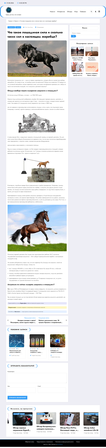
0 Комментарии (40, 27)
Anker (39, 414)
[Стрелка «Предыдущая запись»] (8, 320)
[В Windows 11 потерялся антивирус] (57, 340)
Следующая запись (44, 318)
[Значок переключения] (99, 12)
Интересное (61, 12)
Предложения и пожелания (45, 442)
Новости (52, 12)
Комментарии (11, 371)
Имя (9, 386)
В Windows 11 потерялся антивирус (56, 351)
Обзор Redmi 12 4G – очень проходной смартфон (94, 427)
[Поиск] (91, 11)
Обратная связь (29, 442)
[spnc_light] (95, 12)
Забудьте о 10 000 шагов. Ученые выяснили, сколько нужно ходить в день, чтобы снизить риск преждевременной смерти (77, 59)
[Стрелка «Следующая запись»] (66, 320)
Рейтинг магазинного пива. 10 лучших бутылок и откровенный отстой (50, 321)
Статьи (78, 442)
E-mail (39, 386)
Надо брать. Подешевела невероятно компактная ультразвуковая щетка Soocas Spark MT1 (92, 59)
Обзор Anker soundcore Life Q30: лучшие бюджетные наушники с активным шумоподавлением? (46, 429)
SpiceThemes (60, 444)
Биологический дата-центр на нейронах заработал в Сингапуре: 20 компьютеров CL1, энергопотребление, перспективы (15, 351)
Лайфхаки (83, 12)
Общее (70, 414)
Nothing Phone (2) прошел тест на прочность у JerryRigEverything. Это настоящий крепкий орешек (77, 74)
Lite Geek (13, 348)
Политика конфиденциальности (64, 442)
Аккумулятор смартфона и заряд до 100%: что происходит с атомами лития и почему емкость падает (36, 351)
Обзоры (69, 12)
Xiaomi (16, 414)
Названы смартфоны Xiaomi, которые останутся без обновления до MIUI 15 (92, 74)
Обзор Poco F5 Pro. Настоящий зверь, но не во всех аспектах (22, 429)
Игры (76, 12)
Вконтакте (17, 311)
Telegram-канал (12, 307)
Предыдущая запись (30, 318)
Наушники (45, 414)
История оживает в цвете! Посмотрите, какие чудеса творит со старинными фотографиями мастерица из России (23, 321)
